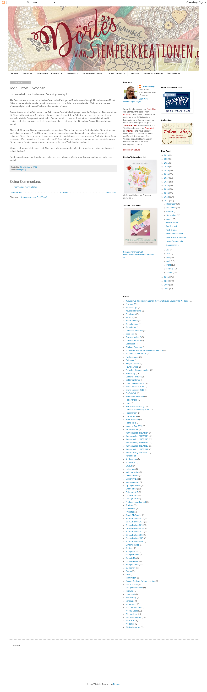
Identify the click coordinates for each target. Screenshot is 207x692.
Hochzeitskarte (132, 419)
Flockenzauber (132, 357)
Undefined (130, 594)
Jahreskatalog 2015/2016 (137, 439)
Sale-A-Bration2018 (134, 538)
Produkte (130, 505)
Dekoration (130, 344)
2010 (166, 277)
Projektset (130, 512)
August (169, 219)
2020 (166, 167)
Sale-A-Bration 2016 (135, 528)
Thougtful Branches (134, 588)
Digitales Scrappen (134, 347)
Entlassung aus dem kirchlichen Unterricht (144, 350)
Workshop (130, 624)
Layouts (129, 466)
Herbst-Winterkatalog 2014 (137, 410)
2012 (166, 197)
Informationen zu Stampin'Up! (50, 73)
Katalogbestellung (117, 73)
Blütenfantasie (132, 324)
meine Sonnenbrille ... (175, 241)
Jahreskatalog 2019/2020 (137, 452)
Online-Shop (72, 73)
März (168, 265)
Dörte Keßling (148, 86)
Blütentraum (131, 327)
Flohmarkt (130, 360)
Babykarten (131, 314)
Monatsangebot (132, 482)
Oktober (170, 211)
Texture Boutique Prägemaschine (140, 581)
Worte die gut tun (133, 627)
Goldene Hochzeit (134, 377)
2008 (166, 285)
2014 (166, 189)
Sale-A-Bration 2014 (135, 522)
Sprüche (129, 548)
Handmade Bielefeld (135, 396)
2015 (166, 185)
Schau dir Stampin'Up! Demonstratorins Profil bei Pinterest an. (138, 255)
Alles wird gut (131, 307)
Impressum (134, 73)
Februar (170, 269)
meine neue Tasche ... (175, 234)
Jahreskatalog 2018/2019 (137, 449)
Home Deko (131, 423)
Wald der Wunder (133, 607)
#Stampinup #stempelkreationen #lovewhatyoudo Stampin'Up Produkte (157, 301)
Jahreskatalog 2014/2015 (137, 436)
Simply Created (132, 545)
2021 (166, 163)
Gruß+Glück (131, 393)
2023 (166, 155)
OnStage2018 (132, 499)
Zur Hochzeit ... (172, 226)
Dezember (171, 204)
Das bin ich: (27, 73)
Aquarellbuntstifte (133, 311)
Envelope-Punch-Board (136, 354)
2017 (166, 178)
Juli (168, 250)
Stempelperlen (132, 564)
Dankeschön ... (172, 245)
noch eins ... (171, 230)
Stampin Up (21, 170)
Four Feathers (132, 367)
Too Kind (129, 591)
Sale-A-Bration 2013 (135, 518)
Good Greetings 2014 (135, 383)
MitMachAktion (132, 476)
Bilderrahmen (132, 321)
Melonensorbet (132, 472)
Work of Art (130, 621)
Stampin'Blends (132, 555)
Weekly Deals (132, 611)
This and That (132, 584)
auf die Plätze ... (173, 222)
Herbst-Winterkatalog (135, 406)
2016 (166, 182)
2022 (166, 159)
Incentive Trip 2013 (134, 426)
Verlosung (130, 601)
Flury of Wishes (132, 363)
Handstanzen (131, 400)
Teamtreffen (131, 578)
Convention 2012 (133, 337)
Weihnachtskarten (134, 617)
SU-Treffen (130, 568)
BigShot (129, 317)
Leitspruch (130, 469)
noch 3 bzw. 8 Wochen (176, 237)
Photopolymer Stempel (136, 502)
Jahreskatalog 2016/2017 (137, 443)
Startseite (14, 73)
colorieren (130, 334)
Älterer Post (110, 193)
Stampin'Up (131, 558)
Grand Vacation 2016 (135, 390)
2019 (166, 170)
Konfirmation (131, 459)
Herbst (128, 403)
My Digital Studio (133, 485)
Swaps (129, 571)
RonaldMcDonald (133, 515)
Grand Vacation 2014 (135, 387)
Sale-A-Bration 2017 (135, 532)
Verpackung (131, 604)
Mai (168, 257)
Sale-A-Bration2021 (134, 542)
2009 (166, 281)
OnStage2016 (132, 495)
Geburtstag (130, 373)
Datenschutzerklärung (153, 73)
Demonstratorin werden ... (93, 73)
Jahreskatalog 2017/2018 (137, 446)
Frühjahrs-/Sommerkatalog (137, 370)
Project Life (131, 509)
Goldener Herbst (133, 380)
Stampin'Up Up (132, 561)
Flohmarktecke (173, 73)
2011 (166, 201)
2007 (166, 289)
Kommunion (131, 456)
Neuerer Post (16, 193)
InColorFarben (132, 429)
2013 (166, 193)
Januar (169, 272)
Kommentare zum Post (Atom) (34, 197)
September (171, 215)
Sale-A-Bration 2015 (135, 525)
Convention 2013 (133, 340)
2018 (166, 174)
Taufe (128, 574)
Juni (168, 253)
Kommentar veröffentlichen (26, 187)
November (171, 208)
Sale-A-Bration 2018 (135, 535)
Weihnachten (131, 614)
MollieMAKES (132, 479)
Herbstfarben (131, 413)
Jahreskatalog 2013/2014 (137, 433)
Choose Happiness (134, 331)
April (168, 261)
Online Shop (131, 489)
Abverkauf (130, 304)
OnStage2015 (132, 492)
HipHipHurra (131, 416)
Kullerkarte (130, 462)
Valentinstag (131, 597)
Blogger (116, 684)
